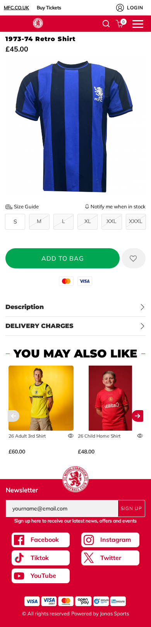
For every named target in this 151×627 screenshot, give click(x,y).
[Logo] (38, 22)
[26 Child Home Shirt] (110, 398)
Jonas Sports (114, 613)
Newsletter (22, 490)
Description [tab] (24, 307)
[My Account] (120, 7)
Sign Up (131, 508)
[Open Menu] (137, 23)
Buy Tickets (49, 7)
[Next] (137, 416)
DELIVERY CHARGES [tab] (39, 326)
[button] (106, 23)
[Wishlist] (134, 258)
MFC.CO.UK (16, 7)
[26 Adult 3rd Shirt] (41, 398)
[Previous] (13, 416)
